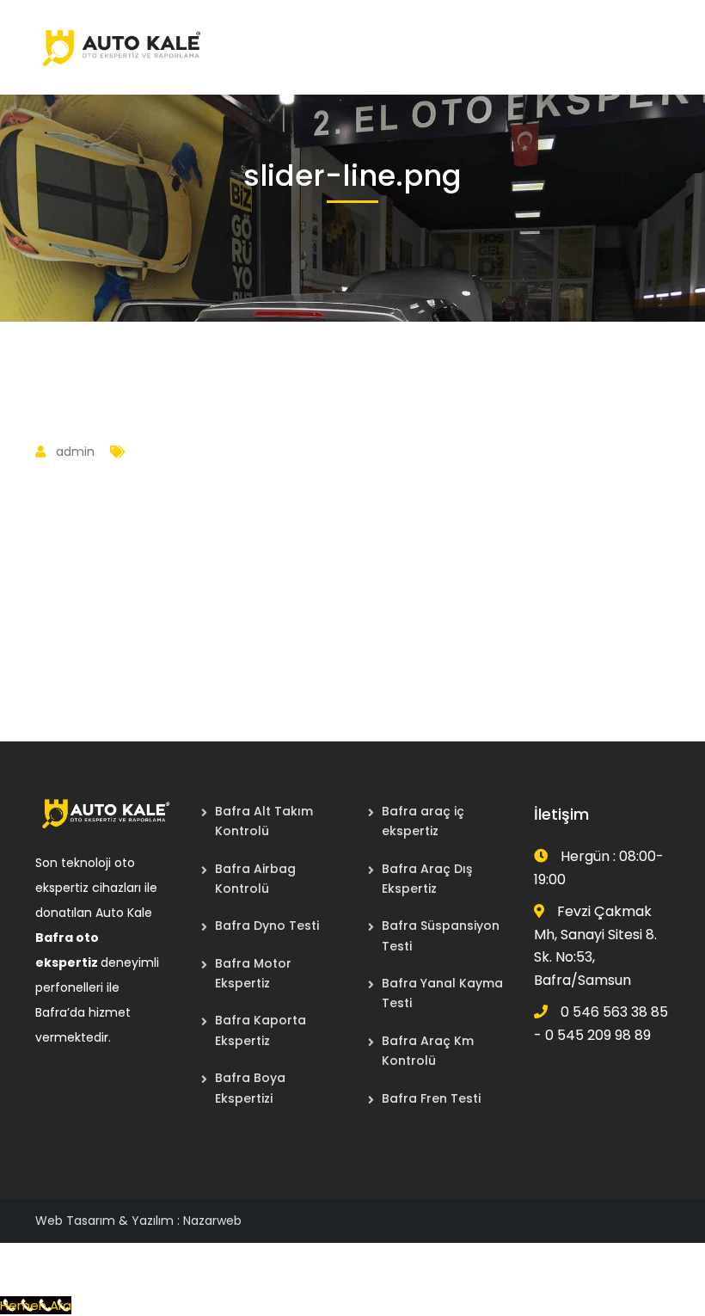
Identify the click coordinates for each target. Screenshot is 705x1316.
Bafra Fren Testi (431, 1098)
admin (75, 451)
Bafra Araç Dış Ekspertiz (427, 878)
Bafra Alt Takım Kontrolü (264, 821)
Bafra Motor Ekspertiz (253, 973)
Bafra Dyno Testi (267, 925)
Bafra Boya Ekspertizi (250, 1087)
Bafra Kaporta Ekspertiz (260, 1030)
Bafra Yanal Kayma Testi (442, 993)
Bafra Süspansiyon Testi (441, 935)
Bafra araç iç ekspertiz (423, 821)
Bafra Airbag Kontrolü (255, 878)
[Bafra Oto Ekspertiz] (121, 46)
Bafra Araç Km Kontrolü (428, 1050)
